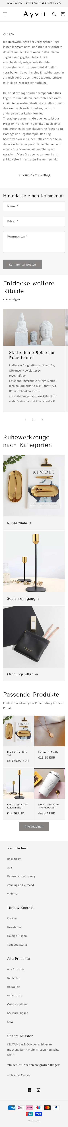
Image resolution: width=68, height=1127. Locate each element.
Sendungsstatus (17, 944)
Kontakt (12, 918)
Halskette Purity (48, 752)
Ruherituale (17, 523)
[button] (5, 14)
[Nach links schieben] (26, 420)
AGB (9, 867)
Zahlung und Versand (20, 885)
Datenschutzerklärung (21, 876)
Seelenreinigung (21, 598)
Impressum (14, 858)
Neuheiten (13, 978)
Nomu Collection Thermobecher (49, 806)
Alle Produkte (16, 969)
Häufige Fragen (17, 935)
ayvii (38, 1121)
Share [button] (11, 34)
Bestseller (13, 986)
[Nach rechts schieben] (42, 420)
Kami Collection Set (17, 754)
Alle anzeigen (11, 299)
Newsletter (14, 927)
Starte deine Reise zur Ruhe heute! (32, 355)
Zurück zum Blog (36, 175)
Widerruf (12, 893)
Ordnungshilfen (20, 674)
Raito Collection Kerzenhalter (17, 806)
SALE (10, 1021)
